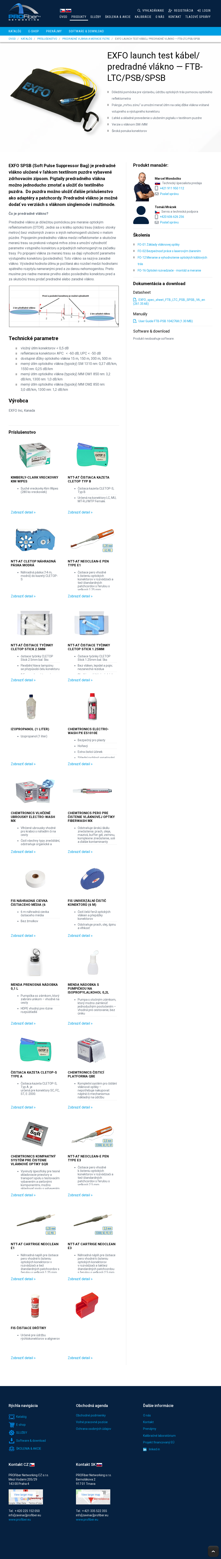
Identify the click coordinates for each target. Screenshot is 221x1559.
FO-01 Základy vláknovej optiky (159, 244)
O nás (160, 17)
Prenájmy (54, 31)
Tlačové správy (198, 17)
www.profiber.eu (20, 1519)
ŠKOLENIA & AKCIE (118, 17)
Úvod (63, 17)
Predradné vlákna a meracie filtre (86, 38)
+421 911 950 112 (172, 188)
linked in (154, 1449)
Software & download (86, 31)
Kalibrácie (143, 17)
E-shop (33, 31)
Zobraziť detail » (23, 512)
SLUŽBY (95, 17)
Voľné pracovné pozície (92, 1422)
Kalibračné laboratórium (159, 1435)
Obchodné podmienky (91, 1415)
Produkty (78, 17)
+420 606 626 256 (172, 216)
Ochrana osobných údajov (93, 1428)
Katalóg (15, 31)
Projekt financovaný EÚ (158, 1442)
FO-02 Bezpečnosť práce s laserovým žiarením (169, 251)
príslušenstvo (47, 38)
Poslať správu (169, 194)
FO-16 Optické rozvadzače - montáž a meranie (169, 270)
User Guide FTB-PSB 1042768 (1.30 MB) (165, 321)
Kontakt (175, 17)
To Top (213, 1551)
